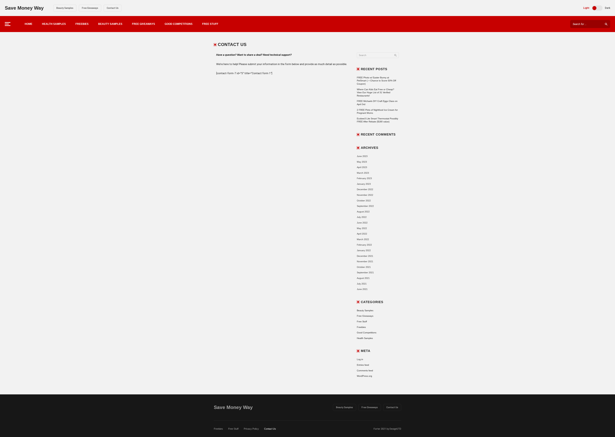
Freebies (82, 24)
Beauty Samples (64, 8)
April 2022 (362, 233)
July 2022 (362, 217)
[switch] (597, 8)
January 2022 (364, 250)
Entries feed (363, 365)
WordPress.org (364, 376)
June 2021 (362, 289)
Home (28, 24)
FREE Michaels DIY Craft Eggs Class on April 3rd (377, 103)
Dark (607, 7)
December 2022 (365, 189)
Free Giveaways (90, 8)
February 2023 (364, 178)
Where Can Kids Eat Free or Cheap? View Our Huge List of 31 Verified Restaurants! (375, 92)
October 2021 (364, 267)
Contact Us (113, 8)
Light (586, 7)
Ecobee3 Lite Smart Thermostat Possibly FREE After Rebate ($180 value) (377, 120)
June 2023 (362, 156)
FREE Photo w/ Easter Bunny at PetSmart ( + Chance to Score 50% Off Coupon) (376, 80)
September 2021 (365, 272)
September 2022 (365, 206)
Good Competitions (179, 24)
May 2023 (362, 162)
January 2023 (364, 184)
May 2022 (362, 228)
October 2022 (364, 200)
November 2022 (365, 195)
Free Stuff (210, 24)
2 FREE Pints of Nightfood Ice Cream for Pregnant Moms (377, 111)
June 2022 (362, 222)
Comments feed (365, 370)
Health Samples (54, 24)
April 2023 (362, 167)
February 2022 (364, 244)
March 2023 (363, 173)
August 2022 (363, 211)
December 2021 (365, 256)
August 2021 (363, 278)
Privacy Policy (251, 428)
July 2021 (362, 283)
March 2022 (363, 239)
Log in (360, 359)
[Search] (606, 24)
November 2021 (365, 261)
